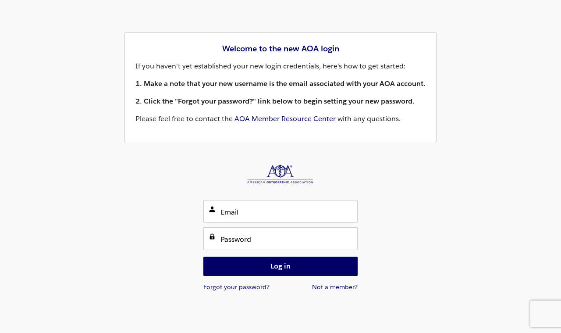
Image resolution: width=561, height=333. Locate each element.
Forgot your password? (236, 287)
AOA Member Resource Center (285, 118)
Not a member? (335, 287)
